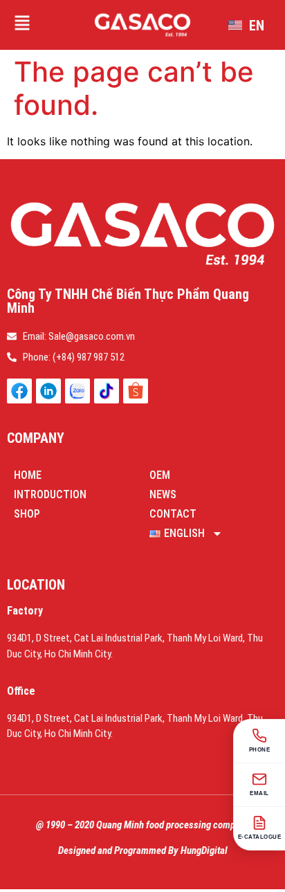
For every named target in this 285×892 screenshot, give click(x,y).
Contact (172, 513)
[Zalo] (77, 391)
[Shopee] (135, 391)
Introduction (50, 494)
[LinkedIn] (48, 391)
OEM (159, 475)
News (162, 494)
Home (28, 475)
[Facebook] (19, 391)
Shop (27, 513)
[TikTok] (106, 391)
